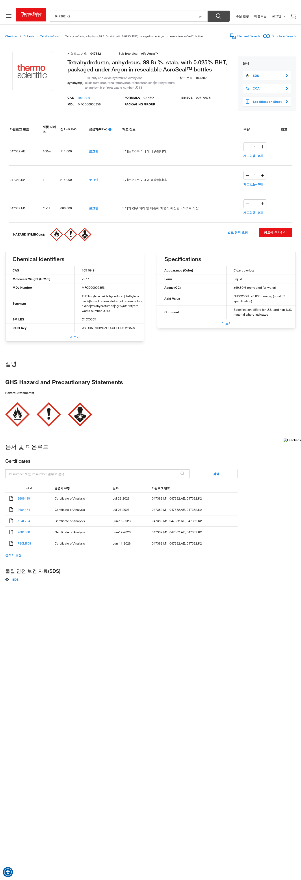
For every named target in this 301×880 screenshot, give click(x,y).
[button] (8, 872)
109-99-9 (83, 97)
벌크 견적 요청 (238, 232)
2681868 (24, 532)
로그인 (93, 151)
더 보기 (75, 337)
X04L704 (24, 521)
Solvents (29, 36)
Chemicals (11, 36)
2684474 (24, 509)
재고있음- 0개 (253, 155)
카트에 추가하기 (275, 232)
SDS (256, 75)
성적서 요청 (13, 555)
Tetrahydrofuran (49, 36)
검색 (216, 474)
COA (256, 88)
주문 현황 (242, 16)
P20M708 (24, 543)
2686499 (24, 498)
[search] (129, 16)
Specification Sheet (267, 101)
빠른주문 (260, 16)
